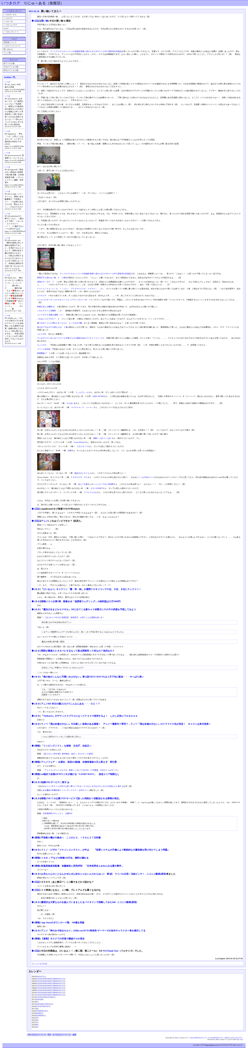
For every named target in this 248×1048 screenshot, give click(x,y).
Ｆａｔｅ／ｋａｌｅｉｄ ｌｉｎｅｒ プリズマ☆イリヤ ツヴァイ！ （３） (70, 289)
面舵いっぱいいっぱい (102, 438)
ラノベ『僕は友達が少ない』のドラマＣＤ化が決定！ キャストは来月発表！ (171, 724)
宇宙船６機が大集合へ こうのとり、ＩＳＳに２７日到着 (71, 837)
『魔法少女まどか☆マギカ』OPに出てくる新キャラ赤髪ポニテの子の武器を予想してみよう (88, 609)
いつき (7, 82)
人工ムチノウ (82, 446)
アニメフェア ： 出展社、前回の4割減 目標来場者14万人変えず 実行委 (79, 762)
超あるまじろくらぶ (82, 473)
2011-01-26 (34, 11)
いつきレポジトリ (10, 32)
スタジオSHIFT (96, 488)
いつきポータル (10, 14)
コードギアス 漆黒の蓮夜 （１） (50, 315)
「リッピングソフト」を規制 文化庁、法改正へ (66, 745)
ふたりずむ (41, 334)
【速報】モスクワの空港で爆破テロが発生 (63, 938)
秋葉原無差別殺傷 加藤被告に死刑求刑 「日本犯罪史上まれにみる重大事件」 (83, 866)
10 (39, 976)
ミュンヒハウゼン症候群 (103, 484)
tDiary (177, 1038)
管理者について (10, 42)
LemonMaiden (79, 442)
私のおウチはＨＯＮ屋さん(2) (49, 327)
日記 (37, 21)
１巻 (65, 327)
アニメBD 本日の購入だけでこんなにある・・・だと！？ (70, 703)
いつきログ (10, 3)
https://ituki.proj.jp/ (211, 1045)
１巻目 (64, 278)
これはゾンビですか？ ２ (48, 319)
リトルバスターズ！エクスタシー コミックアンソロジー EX (62, 300)
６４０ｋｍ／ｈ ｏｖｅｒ (82, 407)
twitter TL (10, 77)
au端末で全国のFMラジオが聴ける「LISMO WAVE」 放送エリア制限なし (80, 774)
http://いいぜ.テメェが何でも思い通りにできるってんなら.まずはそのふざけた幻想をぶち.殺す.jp (83, 786)
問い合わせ (8, 49)
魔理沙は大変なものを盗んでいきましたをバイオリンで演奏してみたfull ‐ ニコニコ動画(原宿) (89, 902)
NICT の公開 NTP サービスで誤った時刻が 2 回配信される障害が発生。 (84, 798)
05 (47, 979)
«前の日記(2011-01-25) (36, 1035)
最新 (49, 1035)
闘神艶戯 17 (42, 353)
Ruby (217, 1039)
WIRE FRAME (98, 396)
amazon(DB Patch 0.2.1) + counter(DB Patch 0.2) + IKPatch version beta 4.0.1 (216, 1038)
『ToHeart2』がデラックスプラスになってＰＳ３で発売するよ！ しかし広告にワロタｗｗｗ (89, 716)
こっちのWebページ (146, 477)
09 (57, 979)
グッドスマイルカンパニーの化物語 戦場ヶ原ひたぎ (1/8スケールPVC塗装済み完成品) (86, 51)
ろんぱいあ (71, 403)
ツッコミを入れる (39, 964)
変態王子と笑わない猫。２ (48, 278)
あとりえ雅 (83, 484)
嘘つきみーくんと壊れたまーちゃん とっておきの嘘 (59, 323)
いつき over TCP (10, 25)
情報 (43, 601)
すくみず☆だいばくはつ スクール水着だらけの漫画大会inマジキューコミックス (70, 338)
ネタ (37, 589)
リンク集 (7, 53)
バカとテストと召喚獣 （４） (50, 311)
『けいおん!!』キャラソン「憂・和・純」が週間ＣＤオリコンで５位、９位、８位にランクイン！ (91, 589)
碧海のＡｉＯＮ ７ (45, 282)
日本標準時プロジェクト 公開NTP (57, 813)
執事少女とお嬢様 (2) (46, 307)
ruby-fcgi (239, 1039)
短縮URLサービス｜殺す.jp (55, 782)
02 (39, 979)
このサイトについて (11, 46)
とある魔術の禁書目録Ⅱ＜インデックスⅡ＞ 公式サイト (64, 790)
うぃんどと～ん (82, 392)
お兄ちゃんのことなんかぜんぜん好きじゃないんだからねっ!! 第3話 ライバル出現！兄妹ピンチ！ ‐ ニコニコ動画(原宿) (103, 874)
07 (52, 979)
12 (44, 976)
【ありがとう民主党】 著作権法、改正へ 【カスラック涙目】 (68, 754)
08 (54, 979)
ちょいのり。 (42, 345)
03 (42, 979)
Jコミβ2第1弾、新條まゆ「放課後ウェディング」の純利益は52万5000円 (84, 601)
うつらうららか (90, 492)
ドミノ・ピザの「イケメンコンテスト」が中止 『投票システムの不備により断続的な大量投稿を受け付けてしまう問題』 (105, 850)
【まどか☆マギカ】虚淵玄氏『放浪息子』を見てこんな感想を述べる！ (75, 617)
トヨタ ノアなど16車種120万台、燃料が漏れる (65, 858)
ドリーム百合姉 (43, 349)
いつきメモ (8, 21)
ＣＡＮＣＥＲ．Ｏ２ (79, 477)
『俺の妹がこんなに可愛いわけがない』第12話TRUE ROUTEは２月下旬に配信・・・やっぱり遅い (92, 676)
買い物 (44, 21)
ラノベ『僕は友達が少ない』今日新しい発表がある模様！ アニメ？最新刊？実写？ (84, 724)
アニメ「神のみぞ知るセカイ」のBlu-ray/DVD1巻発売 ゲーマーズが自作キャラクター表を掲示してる (93, 930)
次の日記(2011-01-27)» (61, 1035)
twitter (5, 28)
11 (42, 976)
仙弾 (69, 450)
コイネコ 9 (41, 295)
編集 (74, 1035)
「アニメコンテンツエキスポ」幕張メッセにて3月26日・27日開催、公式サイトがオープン (81, 770)
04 (37, 976)
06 (49, 979)
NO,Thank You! (111, 951)
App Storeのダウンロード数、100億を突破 (62, 922)
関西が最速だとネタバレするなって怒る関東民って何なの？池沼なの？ (78, 650)
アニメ (44, 521)
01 (37, 979)
